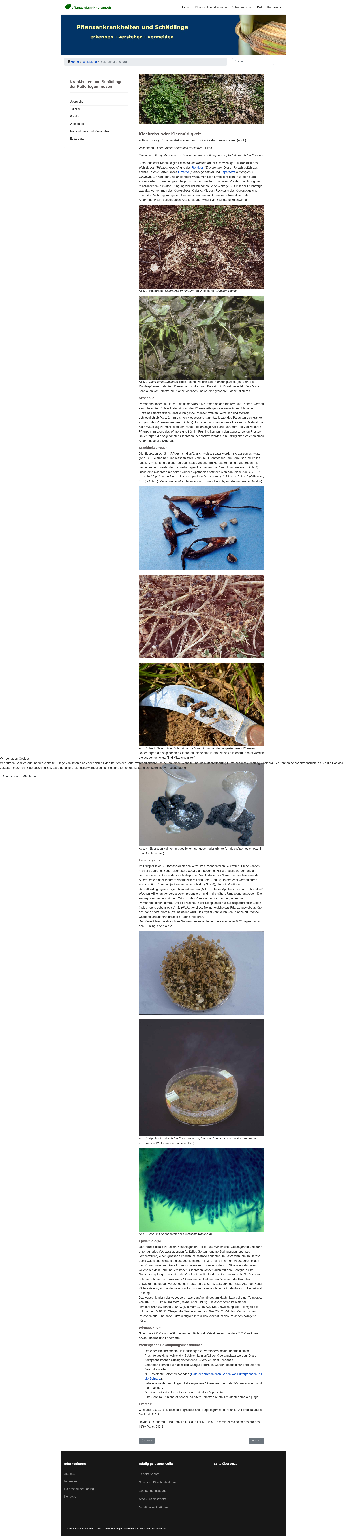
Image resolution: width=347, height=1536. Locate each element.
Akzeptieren (10, 776)
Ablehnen (29, 776)
